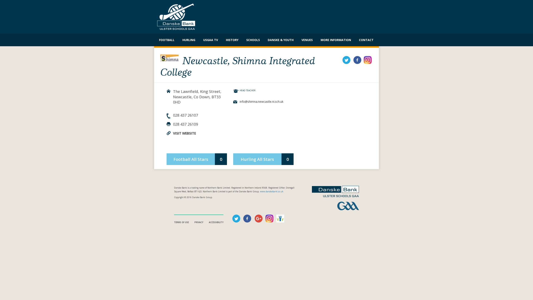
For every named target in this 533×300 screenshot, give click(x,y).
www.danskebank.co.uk (271, 191)
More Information (336, 40)
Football (166, 40)
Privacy (198, 222)
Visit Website (184, 133)
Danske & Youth (281, 40)
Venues (307, 40)
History (232, 40)
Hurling (188, 40)
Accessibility (216, 222)
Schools (253, 40)
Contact (366, 40)
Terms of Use (181, 222)
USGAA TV (210, 40)
